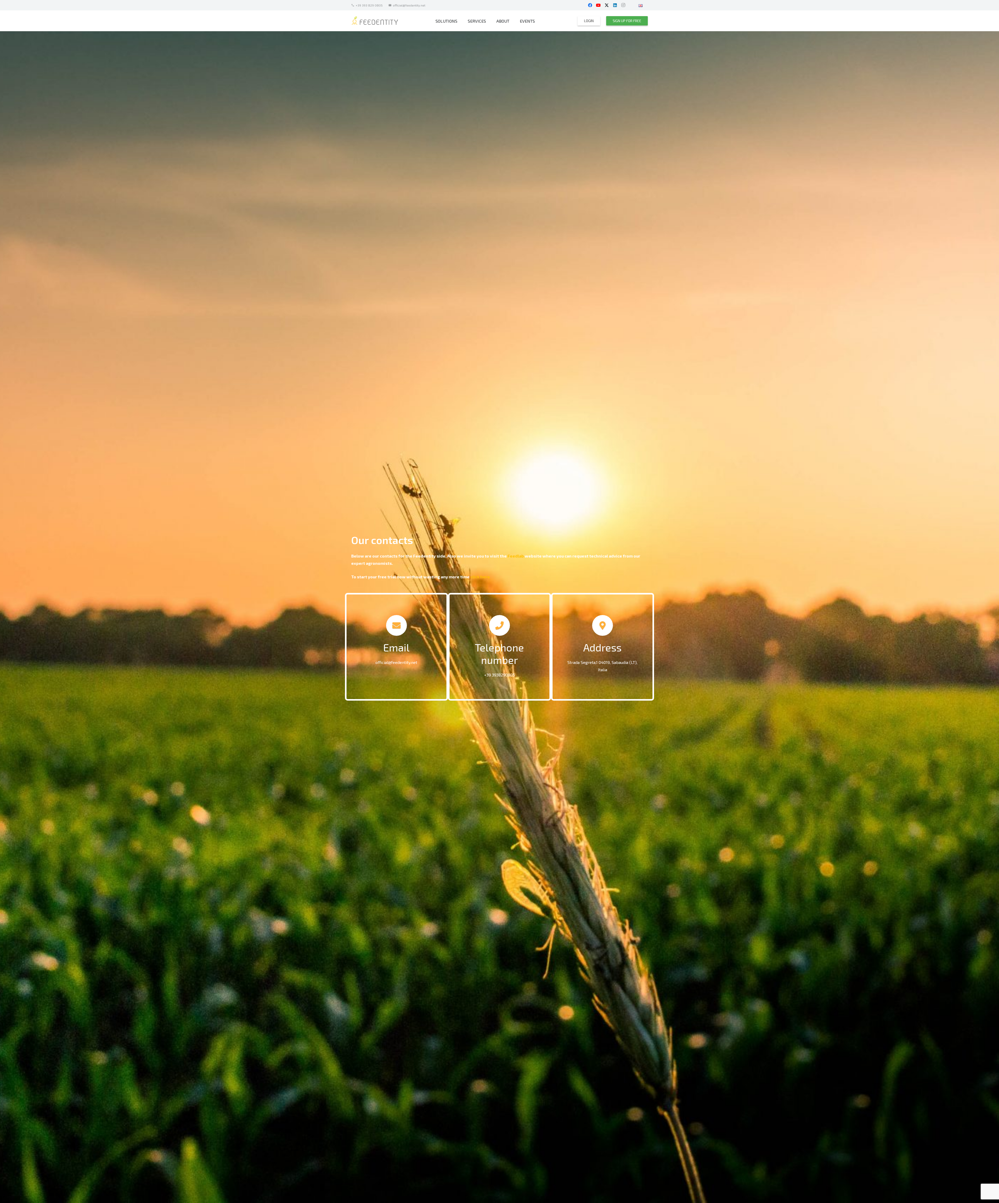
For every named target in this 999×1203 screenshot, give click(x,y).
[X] (607, 5)
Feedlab (516, 555)
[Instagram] (623, 5)
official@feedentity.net (396, 662)
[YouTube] (598, 5)
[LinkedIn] (615, 5)
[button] (646, 5)
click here (480, 576)
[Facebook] (590, 5)
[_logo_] (375, 20)
